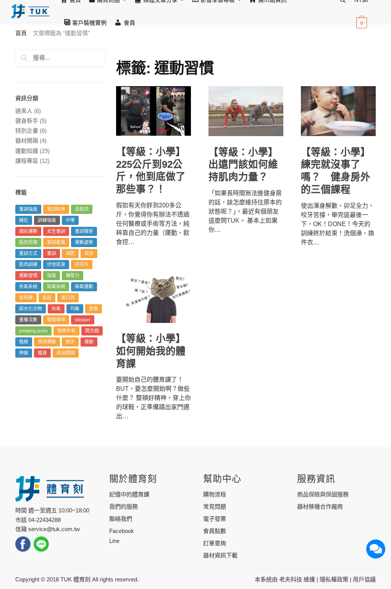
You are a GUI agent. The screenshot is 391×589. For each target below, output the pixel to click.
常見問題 (214, 506)
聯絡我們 (120, 518)
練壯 (23, 220)
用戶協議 (364, 579)
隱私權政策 (334, 579)
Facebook (121, 531)
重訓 (51, 253)
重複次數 (28, 320)
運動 (89, 342)
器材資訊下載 (220, 555)
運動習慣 (28, 275)
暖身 (42, 353)
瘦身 (89, 253)
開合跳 (92, 331)
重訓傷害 (84, 231)
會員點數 (214, 531)
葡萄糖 (26, 297)
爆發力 (72, 275)
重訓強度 (28, 209)
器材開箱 (26, 140)
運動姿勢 (84, 242)
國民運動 (28, 231)
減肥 (70, 253)
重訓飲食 (56, 209)
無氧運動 (84, 286)
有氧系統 (28, 286)
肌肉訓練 (28, 264)
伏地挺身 (56, 264)
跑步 (70, 342)
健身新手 (26, 120)
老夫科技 (290, 579)
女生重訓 (56, 231)
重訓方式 (28, 253)
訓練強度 (47, 220)
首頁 (21, 33)
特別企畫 (26, 130)
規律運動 (47, 342)
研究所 (82, 264)
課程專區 (26, 160)
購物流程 (214, 494)
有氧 (56, 308)
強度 (51, 275)
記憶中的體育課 (129, 494)
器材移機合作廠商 (320, 506)
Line (114, 541)
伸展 (23, 353)
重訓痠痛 (56, 242)
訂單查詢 (214, 543)
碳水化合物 (30, 308)
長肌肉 (82, 209)
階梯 (23, 342)
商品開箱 (66, 353)
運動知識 (26, 151)
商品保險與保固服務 (323, 494)
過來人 (23, 111)
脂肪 (47, 297)
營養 (93, 308)
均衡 (74, 308)
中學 (70, 220)
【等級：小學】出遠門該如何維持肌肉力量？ (243, 164)
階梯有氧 (66, 331)
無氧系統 (56, 286)
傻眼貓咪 (56, 320)
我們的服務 (123, 506)
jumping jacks (33, 331)
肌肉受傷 (28, 242)
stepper (82, 320)
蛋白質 (68, 297)
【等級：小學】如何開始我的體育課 (151, 351)
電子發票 (214, 518)
